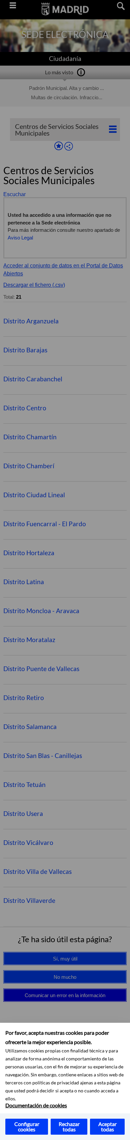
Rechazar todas (69, 1126)
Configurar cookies (26, 1126)
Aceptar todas (107, 1126)
